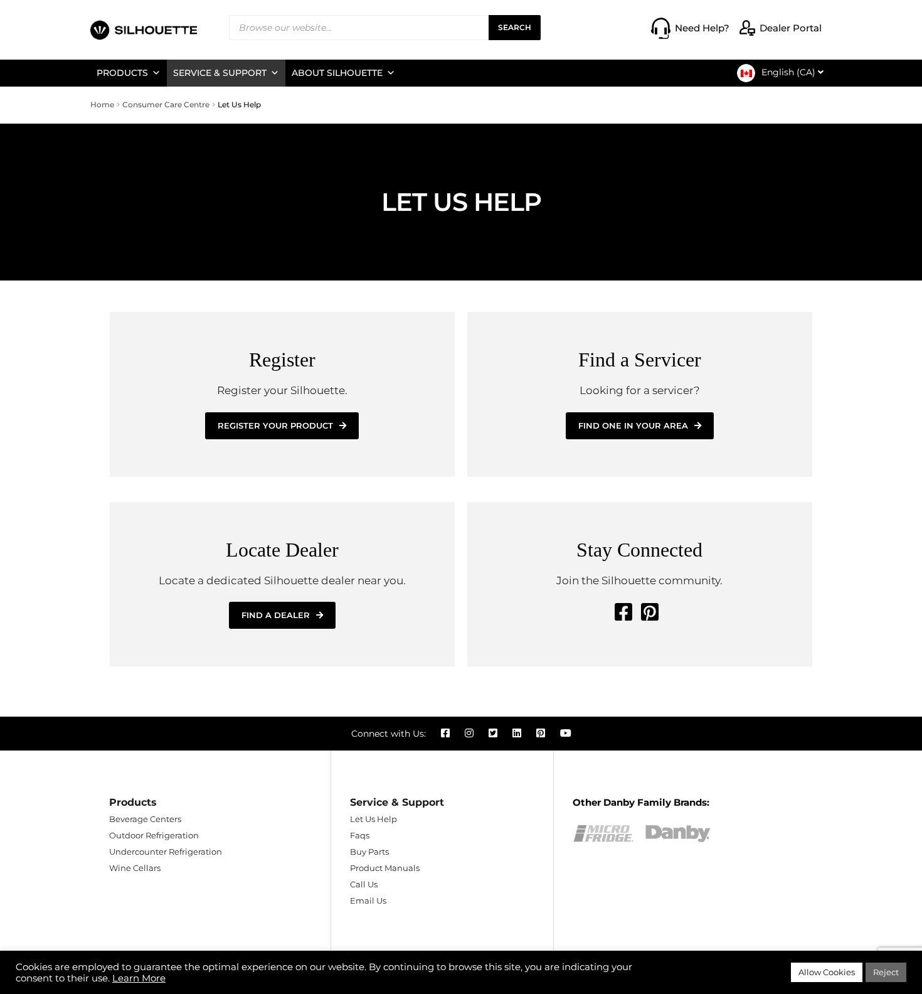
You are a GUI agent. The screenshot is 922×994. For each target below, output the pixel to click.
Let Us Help (373, 819)
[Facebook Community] (623, 612)
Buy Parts (369, 852)
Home (102, 104)
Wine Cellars (135, 868)
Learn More (139, 978)
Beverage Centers (145, 819)
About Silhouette (337, 72)
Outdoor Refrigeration (154, 835)
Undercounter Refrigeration (165, 852)
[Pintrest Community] (650, 612)
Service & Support (220, 72)
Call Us (364, 884)
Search (514, 27)
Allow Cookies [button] (826, 972)
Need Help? (702, 28)
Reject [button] (886, 972)
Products (122, 72)
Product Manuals (385, 868)
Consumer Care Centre (165, 104)
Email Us (368, 900)
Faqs (359, 835)
